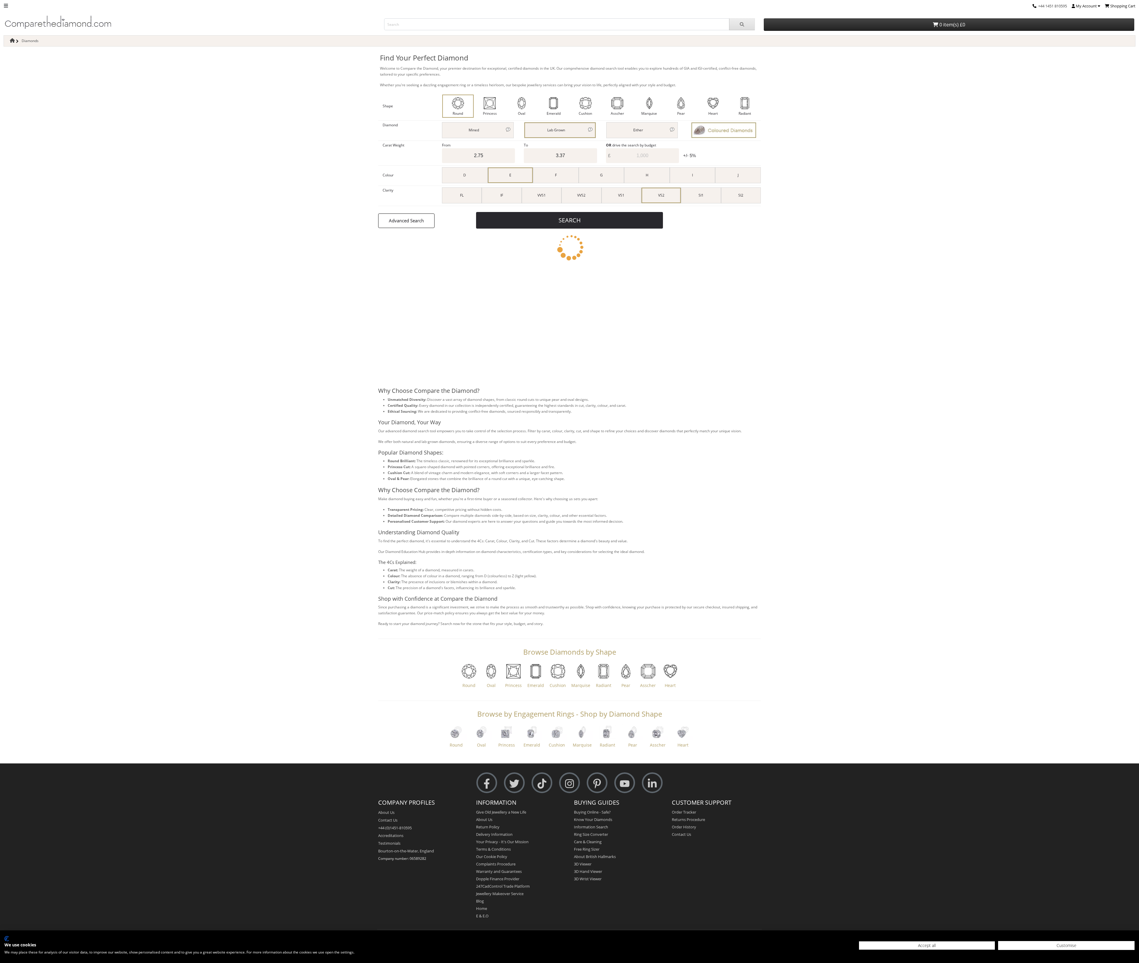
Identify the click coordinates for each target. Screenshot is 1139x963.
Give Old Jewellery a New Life (501, 812)
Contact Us (387, 820)
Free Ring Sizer (586, 849)
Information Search (591, 827)
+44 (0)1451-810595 (395, 827)
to (526, 145)
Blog (480, 901)
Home (481, 908)
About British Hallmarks (595, 856)
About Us (386, 812)
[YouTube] (625, 783)
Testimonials (389, 843)
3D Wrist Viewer (588, 878)
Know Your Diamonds (593, 819)
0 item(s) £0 (951, 24)
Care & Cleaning (588, 841)
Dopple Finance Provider (497, 878)
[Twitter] (514, 783)
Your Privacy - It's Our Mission (502, 841)
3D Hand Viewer (588, 871)
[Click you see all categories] (6, 5)
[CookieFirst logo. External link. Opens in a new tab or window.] (6, 938)
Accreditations (390, 835)
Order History (684, 827)
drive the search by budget (631, 145)
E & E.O (482, 916)
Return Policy (487, 827)
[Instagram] (569, 783)
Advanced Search (406, 221)
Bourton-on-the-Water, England (406, 851)
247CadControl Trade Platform (503, 886)
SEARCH (570, 220)
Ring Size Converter (591, 834)
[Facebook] (487, 783)
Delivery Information (494, 834)
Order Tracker (684, 812)
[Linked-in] (652, 783)
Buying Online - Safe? (592, 812)
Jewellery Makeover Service (500, 893)
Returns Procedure (688, 819)
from (446, 145)
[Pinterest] (597, 783)
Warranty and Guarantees (499, 871)
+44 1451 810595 (1052, 6)
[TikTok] (542, 783)
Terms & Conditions (493, 849)
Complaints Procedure (496, 864)
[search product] (742, 24)
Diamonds (30, 40)
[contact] (1034, 6)
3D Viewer (582, 864)
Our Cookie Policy (491, 856)
